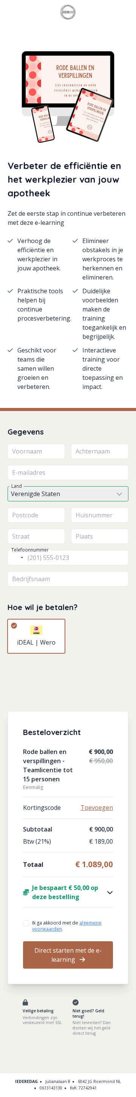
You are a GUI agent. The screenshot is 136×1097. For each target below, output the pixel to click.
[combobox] (16, 557)
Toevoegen (96, 807)
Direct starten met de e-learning (68, 955)
